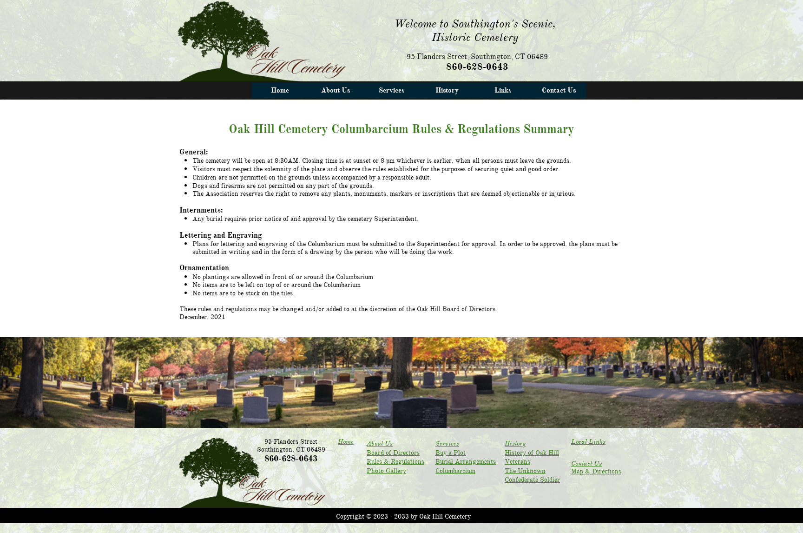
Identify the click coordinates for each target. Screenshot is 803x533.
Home (346, 442)
